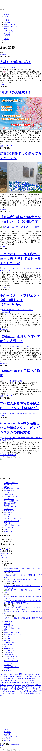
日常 (7, 529)
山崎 (32, 693)
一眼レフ (18, 687)
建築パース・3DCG (7, 146)
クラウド (8, 527)
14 (1, 551)
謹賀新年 (27, 687)
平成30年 (14, 682)
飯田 (33, 680)
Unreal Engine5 (10, 495)
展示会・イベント (11, 521)
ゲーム (11, 685)
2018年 (25, 680)
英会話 (7, 505)
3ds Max (4, 674)
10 (7, 549)
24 (7, 553)
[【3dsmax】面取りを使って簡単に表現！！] (16, 346)
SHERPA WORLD (11, 488)
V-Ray (22, 676)
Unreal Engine (6, 680)
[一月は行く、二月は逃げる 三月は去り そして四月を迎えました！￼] (21, 270)
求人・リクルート (12, 525)
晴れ (5, 693)
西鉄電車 (12, 693)
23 (5, 553)
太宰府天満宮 (23, 693)
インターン (9, 499)
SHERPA (13, 676)
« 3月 (2, 558)
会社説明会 (9, 490)
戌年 (11, 691)
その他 (2, 85)
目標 (31, 685)
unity (6, 487)
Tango (21, 691)
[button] (21, 9)
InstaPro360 (8, 509)
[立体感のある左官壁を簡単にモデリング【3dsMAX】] (20, 413)
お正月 (3, 689)
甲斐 (28, 678)
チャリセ (36, 678)
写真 (7, 523)
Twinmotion (4, 329)
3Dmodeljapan (10, 503)
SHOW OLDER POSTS (8, 455)
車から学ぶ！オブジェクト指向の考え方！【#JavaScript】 (20, 300)
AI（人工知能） (11, 501)
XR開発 (8, 485)
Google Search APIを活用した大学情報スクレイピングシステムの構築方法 (20, 427)
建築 (21, 678)
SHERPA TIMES (11, 483)
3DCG (14, 674)
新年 (3, 685)
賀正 (5, 691)
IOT (6, 517)
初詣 (35, 691)
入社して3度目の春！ (15, 62)
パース (17, 680)
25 (9, 553)
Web (10, 687)
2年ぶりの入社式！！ (15, 92)
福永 (7, 678)
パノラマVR (13, 689)
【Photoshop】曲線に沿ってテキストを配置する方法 (23, 618)
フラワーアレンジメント (30, 682)
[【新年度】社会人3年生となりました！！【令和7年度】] (21, 229)
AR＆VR (8, 515)
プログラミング (5, 288)
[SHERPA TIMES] (11, 4)
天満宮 (28, 691)
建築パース (25, 674)
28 (1, 555)
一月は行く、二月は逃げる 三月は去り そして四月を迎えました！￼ (20, 258)
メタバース (9, 493)
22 (3, 553)
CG (34, 674)
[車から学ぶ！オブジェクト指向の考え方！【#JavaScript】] (21, 312)
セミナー (36, 687)
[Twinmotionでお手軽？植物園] (11, 381)
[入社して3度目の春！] (8, 67)
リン (14, 678)
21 (1, 553)
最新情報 (3, 54)
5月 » (7, 558)
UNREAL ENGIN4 (11, 507)
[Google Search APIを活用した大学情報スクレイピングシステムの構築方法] (21, 440)
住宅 (6, 682)
